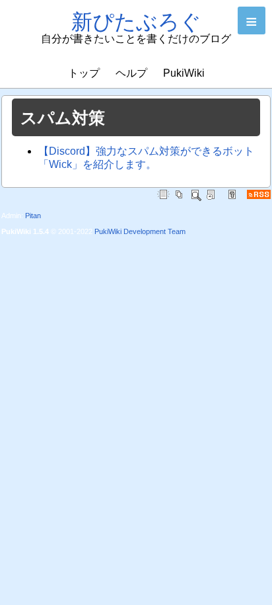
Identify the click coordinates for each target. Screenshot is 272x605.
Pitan (33, 216)
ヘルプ (131, 73)
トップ (84, 73)
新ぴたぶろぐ (136, 22)
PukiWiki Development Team (140, 231)
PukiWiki (184, 73)
